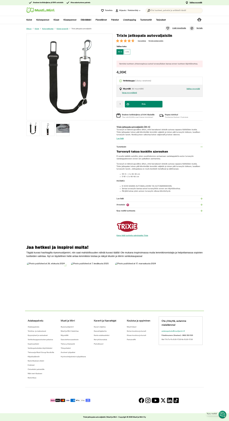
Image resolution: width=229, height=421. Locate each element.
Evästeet (31, 365)
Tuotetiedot (121, 147)
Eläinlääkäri (86, 20)
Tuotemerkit (146, 20)
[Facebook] (141, 400)
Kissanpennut (69, 20)
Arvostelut (122, 205)
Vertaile (199, 28)
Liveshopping (129, 20)
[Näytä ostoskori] (200, 20)
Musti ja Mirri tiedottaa (70, 331)
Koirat (29, 20)
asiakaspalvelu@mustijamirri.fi (173, 331)
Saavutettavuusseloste (69, 340)
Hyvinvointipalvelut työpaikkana (73, 357)
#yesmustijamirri (67, 327)
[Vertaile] (192, 28)
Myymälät (65, 335)
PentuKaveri (98, 344)
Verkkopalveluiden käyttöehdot (40, 348)
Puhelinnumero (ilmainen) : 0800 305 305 (177, 335)
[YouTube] (155, 400)
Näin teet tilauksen (35, 373)
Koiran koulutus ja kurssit (136, 331)
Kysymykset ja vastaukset (38, 335)
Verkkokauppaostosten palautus (40, 340)
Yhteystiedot (66, 348)
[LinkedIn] (169, 400)
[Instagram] (148, 400)
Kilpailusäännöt (34, 357)
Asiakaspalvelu (33, 327)
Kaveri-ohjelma (100, 327)
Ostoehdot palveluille (36, 369)
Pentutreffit (131, 340)
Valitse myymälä (196, 2)
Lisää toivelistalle (179, 28)
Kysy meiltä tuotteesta (125, 211)
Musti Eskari (131, 327)
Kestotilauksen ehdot (36, 361)
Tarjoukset (161, 20)
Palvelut (115, 20)
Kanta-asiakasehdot (101, 335)
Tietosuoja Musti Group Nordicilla (41, 352)
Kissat (56, 20)
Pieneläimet (101, 20)
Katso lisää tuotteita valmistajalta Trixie (132, 236)
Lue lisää (120, 139)
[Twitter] (163, 400)
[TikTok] (176, 400)
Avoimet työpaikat (68, 352)
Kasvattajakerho (100, 331)
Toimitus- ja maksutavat (37, 331)
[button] (47, 283)
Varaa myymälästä (129, 93)
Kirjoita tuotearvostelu (156, 41)
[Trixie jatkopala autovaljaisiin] (33, 128)
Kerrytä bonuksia (100, 340)
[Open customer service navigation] (222, 414)
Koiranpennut (42, 20)
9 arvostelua (142, 41)
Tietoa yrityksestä (68, 344)
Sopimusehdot (33, 344)
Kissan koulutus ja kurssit (136, 335)
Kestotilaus (32, 378)
